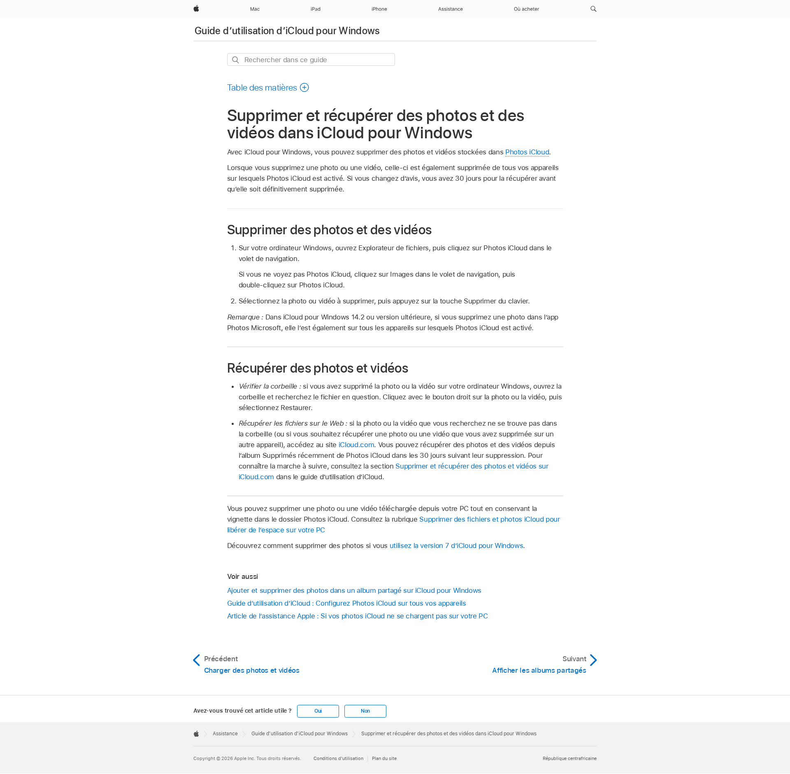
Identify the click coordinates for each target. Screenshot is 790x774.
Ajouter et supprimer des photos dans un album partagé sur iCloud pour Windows (354, 590)
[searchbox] (311, 59)
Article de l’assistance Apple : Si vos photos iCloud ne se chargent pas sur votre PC (357, 616)
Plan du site (384, 758)
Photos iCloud (527, 152)
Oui (318, 711)
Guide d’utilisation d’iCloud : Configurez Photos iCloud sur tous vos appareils (346, 603)
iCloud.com (356, 445)
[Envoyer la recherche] (236, 60)
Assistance (225, 734)
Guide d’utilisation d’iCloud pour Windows (287, 31)
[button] (593, 9)
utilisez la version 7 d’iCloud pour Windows (456, 545)
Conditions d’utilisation (338, 758)
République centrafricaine (570, 758)
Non (365, 711)
